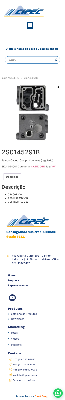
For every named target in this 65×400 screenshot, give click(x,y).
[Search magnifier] (56, 60)
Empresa (13, 280)
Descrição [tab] (12, 176)
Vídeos (15, 338)
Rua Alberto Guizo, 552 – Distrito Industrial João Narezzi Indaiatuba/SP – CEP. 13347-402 (35, 259)
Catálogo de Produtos (24, 314)
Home (11, 275)
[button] (30, 25)
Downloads (17, 319)
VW (53, 166)
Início (4, 78)
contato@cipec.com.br (25, 374)
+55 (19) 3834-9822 (24, 359)
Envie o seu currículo (24, 380)
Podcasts (16, 344)
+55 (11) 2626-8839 (24, 364)
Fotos (14, 332)
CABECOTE (15, 78)
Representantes (18, 285)
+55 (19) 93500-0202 (25, 369)
